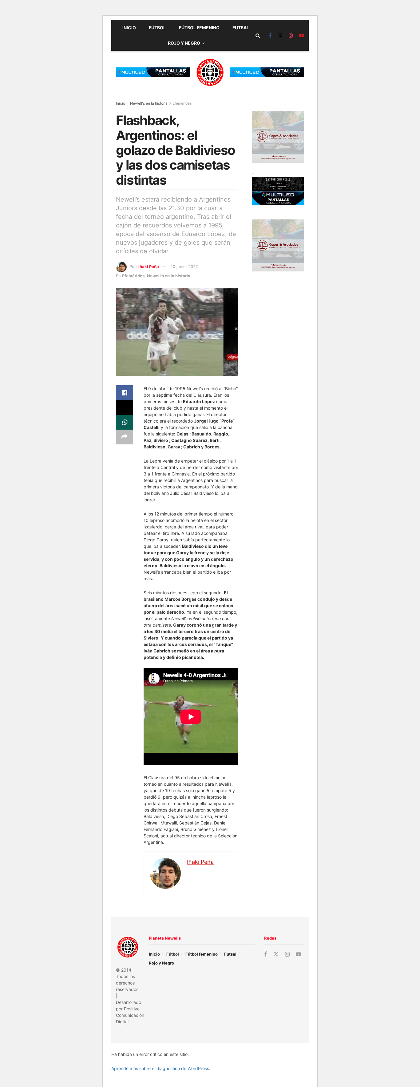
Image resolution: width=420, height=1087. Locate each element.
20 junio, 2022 (184, 266)
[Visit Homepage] (210, 72)
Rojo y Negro (184, 43)
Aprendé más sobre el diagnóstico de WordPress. (160, 1068)
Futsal (240, 27)
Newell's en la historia (149, 103)
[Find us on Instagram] (291, 35)
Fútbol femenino (199, 27)
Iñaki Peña (148, 266)
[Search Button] (258, 35)
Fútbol (157, 27)
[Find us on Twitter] (280, 35)
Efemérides (182, 103)
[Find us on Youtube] (301, 35)
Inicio (129, 27)
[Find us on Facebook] (270, 35)
